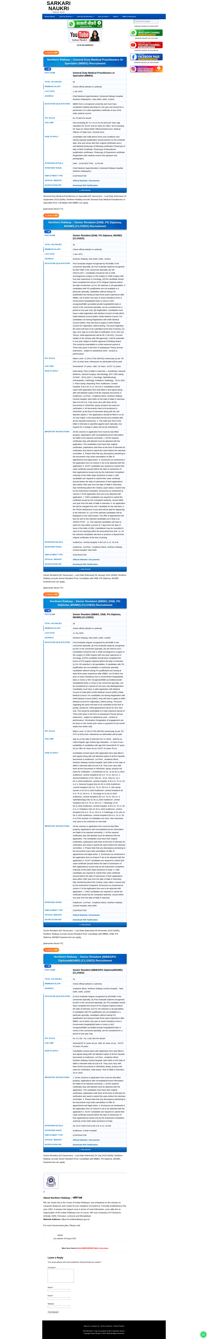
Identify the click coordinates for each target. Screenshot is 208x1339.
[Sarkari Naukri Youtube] (85, 36)
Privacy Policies (119, 1326)
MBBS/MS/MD (87, 1248)
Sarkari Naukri (59, 5)
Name (50, 1287)
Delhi (79, 1248)
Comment (52, 1267)
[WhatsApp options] (203, 1334)
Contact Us (95, 1326)
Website (51, 1304)
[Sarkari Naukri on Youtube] (146, 45)
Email (50, 1296)
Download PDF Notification (85, 185)
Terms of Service (106, 1326)
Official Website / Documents (86, 181)
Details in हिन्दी (52, 53)
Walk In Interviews (101, 1248)
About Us (87, 1326)
